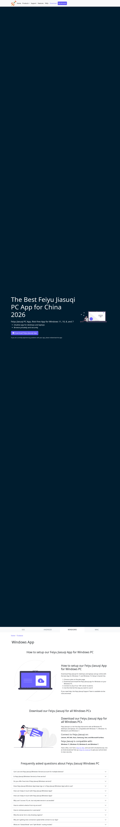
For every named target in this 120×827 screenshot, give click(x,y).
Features (41, 3)
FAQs (46, 3)
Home (19, 3)
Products (20, 635)
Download (53, 3)
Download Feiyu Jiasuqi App (25, 333)
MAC (97, 629)
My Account (62, 3)
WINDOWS (72, 629)
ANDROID (48, 629)
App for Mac (81, 748)
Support (33, 3)
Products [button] (25, 3)
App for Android (85, 750)
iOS (23, 629)
